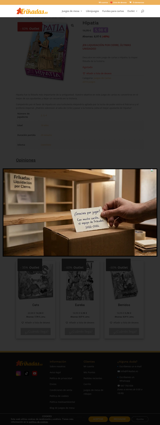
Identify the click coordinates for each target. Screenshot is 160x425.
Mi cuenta (103, 3)
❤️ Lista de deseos (118, 3)
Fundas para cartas (113, 11)
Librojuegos (92, 11)
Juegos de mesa (70, 11)
